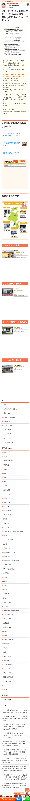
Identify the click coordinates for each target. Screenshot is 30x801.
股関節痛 (6, 660)
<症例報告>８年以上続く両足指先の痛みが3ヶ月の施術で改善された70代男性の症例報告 (15, 760)
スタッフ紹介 (7, 429)
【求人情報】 (7, 700)
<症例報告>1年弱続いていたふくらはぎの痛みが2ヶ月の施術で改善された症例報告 (15, 718)
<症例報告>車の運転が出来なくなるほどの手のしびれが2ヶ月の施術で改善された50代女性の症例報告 (15, 752)
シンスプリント (8, 681)
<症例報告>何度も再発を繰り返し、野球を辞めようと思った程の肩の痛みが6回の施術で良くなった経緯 (15, 785)
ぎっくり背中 (7, 619)
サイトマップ (7, 434)
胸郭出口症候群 (8, 510)
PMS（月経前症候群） (10, 569)
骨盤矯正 (6, 498)
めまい (5, 481)
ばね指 (5, 648)
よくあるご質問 (8, 425)
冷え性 (5, 598)
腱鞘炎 (5, 635)
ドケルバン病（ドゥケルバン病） (13, 531)
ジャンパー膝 (7, 515)
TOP (4, 404)
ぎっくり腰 (6, 494)
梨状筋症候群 (7, 548)
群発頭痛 (6, 465)
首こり (5, 689)
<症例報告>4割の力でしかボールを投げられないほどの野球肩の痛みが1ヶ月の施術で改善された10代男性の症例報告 (15, 777)
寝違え (5, 631)
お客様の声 (6, 421)
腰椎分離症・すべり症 (10, 552)
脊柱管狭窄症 (7, 556)
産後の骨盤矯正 (8, 502)
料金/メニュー (7, 413)
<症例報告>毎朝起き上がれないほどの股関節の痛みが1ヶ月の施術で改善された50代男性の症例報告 (15, 727)
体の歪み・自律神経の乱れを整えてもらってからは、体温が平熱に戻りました (11, 144)
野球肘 (5, 519)
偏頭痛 (5, 469)
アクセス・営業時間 (9, 417)
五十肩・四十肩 (8, 639)
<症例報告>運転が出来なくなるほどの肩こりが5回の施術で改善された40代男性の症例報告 (15, 735)
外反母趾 (6, 573)
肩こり (5, 456)
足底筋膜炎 (6, 623)
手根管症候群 (7, 577)
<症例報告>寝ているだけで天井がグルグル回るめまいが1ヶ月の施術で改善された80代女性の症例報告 (15, 743)
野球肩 (5, 589)
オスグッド (6, 685)
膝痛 (4, 652)
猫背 (4, 477)
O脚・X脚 (6, 523)
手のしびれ (6, 606)
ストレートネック (8, 614)
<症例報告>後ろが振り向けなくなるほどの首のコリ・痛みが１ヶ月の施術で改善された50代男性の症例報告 (14, 768)
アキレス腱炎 (7, 673)
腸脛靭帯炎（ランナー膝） (11, 560)
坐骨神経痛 (6, 490)
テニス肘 (6, 527)
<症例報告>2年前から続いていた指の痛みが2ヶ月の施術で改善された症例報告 (15, 711)
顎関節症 (6, 643)
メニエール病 (7, 564)
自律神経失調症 (8, 461)
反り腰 (5, 535)
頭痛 (4, 473)
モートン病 (6, 668)
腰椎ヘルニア (7, 627)
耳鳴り (5, 485)
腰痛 (4, 452)
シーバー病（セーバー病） (11, 610)
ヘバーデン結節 (8, 540)
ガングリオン (7, 602)
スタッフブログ (8, 438)
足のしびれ (6, 544)
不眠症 (5, 585)
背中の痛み (6, 506)
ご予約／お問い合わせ (10, 409)
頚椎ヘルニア (7, 656)
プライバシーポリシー (10, 442)
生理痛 (5, 581)
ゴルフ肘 (6, 594)
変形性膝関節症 (8, 677)
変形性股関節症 (8, 664)
